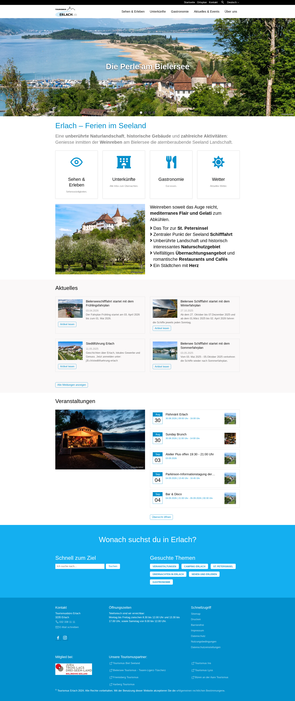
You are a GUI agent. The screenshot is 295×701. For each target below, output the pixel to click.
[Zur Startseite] (66, 11)
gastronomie (161, 582)
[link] (76, 175)
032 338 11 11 (67, 621)
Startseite (189, 2)
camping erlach (194, 566)
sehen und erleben (204, 574)
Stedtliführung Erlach (100, 343)
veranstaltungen (164, 566)
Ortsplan (202, 2)
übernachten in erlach (168, 574)
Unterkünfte (158, 11)
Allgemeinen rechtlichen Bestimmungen (200, 690)
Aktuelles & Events (206, 11)
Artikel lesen (67, 324)
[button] (58, 637)
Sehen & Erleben (133, 11)
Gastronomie (180, 11)
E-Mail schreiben (69, 627)
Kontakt (213, 2)
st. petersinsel (223, 566)
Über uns (231, 11)
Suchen (113, 566)
